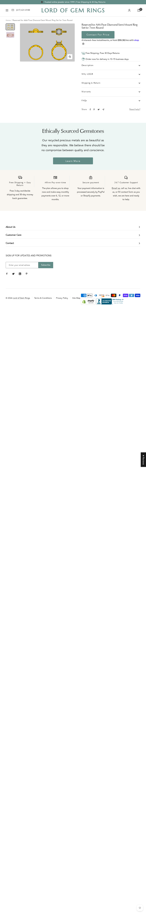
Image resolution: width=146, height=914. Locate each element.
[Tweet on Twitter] (98, 109)
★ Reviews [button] (143, 460)
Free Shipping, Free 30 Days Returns (102, 53)
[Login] (129, 10)
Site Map (76, 298)
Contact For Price (98, 34)
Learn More (73, 161)
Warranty (86, 92)
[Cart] (138, 10)
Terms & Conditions (43, 298)
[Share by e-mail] (103, 109)
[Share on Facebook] (90, 109)
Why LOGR (87, 74)
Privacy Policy (62, 298)
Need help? (134, 109)
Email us (116, 188)
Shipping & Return (91, 83)
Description (87, 65)
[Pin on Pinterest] (94, 109)
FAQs (84, 101)
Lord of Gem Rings (21, 298)
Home (8, 20)
